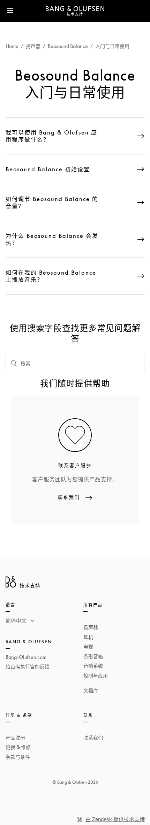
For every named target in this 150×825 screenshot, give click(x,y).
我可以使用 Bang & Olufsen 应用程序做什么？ (51, 136)
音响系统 (93, 666)
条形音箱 (93, 656)
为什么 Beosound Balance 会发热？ (52, 239)
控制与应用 (95, 676)
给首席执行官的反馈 (28, 666)
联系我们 (93, 738)
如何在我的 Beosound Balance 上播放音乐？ (51, 276)
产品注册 (15, 738)
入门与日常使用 (112, 46)
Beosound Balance (68, 46)
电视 (88, 646)
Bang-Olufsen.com (26, 657)
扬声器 (33, 46)
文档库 (90, 690)
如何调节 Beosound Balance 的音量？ (52, 202)
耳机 (88, 637)
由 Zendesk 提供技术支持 (115, 819)
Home (12, 46)
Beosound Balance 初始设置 (48, 169)
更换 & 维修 (18, 747)
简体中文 (17, 620)
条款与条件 (18, 757)
